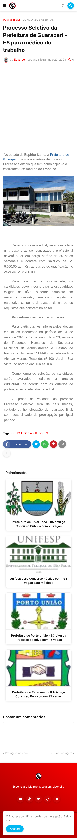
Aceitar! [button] (15, 828)
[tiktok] (29, 799)
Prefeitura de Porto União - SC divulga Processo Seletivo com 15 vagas (38, 637)
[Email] (62, 444)
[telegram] (56, 799)
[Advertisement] (38, 109)
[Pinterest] (53, 444)
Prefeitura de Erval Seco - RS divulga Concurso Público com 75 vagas (38, 524)
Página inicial (11, 19)
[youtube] (20, 799)
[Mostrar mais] (6, 453)
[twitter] (38, 799)
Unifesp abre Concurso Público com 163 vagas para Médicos (38, 581)
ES (46, 433)
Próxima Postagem (60, 753)
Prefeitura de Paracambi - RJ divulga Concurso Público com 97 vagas (38, 694)
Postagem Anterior (16, 753)
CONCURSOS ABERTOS (38, 19)
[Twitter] (36, 444)
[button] (4, 5)
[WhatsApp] (45, 444)
